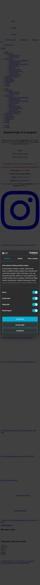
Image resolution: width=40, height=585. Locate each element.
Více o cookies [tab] (33, 258)
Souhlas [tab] (7, 258)
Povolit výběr (20, 325)
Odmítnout (20, 330)
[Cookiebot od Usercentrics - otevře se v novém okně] (29, 253)
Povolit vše (20, 319)
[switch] (35, 298)
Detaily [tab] (20, 258)
